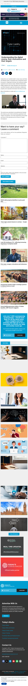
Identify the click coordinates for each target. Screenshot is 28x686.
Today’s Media (5, 625)
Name (2, 155)
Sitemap (16, 671)
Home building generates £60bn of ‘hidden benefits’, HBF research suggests (12, 307)
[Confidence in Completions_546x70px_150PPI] (14, 16)
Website (3, 166)
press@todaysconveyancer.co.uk (10, 654)
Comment (4, 137)
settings (12, 681)
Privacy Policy (22, 671)
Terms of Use (6, 672)
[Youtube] (13, 661)
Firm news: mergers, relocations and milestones (14, 264)
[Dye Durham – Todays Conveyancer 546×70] (14, 19)
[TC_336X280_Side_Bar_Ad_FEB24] (12, 555)
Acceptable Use (21, 672)
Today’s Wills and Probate (8, 628)
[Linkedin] (10, 661)
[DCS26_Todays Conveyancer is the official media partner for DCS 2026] (12, 576)
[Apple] (20, 661)
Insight (19, 69)
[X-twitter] (6, 661)
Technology (23, 69)
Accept (4, 683)
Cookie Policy (13, 672)
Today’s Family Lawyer (7, 630)
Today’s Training (6, 633)
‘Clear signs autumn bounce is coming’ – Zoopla (14, 222)
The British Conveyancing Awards (10, 638)
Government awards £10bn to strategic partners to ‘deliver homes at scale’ (14, 285)
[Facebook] (3, 661)
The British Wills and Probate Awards (11, 635)
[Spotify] (17, 661)
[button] (7, 22)
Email (2, 160)
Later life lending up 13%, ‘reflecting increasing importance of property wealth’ (13, 243)
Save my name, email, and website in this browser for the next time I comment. (13, 173)
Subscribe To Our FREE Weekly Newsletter (14, 1)
